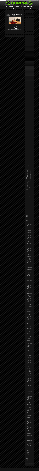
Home (6, 6)
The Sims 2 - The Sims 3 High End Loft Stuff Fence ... (29, 232)
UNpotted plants (27, 181)
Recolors (26, 148)
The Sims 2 (21, 29)
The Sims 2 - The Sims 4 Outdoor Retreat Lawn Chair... (29, 302)
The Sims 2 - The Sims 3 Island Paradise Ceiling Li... (29, 227)
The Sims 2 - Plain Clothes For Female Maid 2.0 (29, 448)
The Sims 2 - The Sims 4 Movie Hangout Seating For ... (29, 317)
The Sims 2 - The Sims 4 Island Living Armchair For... (29, 251)
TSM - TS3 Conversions (28, 178)
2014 (26, 459)
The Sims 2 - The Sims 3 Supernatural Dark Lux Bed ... (29, 406)
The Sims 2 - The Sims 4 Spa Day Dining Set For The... (29, 293)
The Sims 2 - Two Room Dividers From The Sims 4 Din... (29, 315)
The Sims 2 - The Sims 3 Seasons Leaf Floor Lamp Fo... (29, 243)
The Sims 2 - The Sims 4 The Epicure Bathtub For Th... (29, 252)
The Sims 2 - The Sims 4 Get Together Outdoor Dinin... (29, 295)
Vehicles (26, 183)
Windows (26, 188)
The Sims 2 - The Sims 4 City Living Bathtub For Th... (29, 402)
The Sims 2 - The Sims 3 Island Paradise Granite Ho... (29, 228)
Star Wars (27, 161)
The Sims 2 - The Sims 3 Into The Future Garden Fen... (29, 359)
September (28, 223)
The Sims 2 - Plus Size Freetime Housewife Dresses (29, 419)
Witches (26, 189)
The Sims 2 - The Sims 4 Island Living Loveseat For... (29, 254)
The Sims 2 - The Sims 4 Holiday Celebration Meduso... (29, 260)
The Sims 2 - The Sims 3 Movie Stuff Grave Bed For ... (29, 435)
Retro (26, 150)
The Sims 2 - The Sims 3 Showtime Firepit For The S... (29, 428)
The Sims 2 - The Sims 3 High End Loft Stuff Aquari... (29, 234)
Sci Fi (26, 154)
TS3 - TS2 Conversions (28, 173)
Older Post (22, 35)
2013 (26, 460)
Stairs (26, 159)
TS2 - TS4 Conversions (28, 172)
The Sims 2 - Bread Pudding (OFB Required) (28, 346)
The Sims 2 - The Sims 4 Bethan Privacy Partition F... (29, 269)
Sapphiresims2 (27, 193)
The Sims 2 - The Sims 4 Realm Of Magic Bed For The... (29, 326)
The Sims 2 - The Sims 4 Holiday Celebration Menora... (29, 290)
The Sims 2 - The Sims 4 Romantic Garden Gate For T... (29, 267)
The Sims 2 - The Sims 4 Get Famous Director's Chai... (29, 363)
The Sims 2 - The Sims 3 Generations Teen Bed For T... (29, 389)
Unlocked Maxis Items (28, 180)
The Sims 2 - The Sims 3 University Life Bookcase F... (29, 364)
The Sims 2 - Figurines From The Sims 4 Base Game (29, 342)
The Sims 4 (27, 167)
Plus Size (26, 141)
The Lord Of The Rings (28, 163)
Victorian (26, 184)
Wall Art (26, 185)
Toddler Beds (27, 169)
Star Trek (26, 160)
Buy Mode (8, 29)
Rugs (26, 152)
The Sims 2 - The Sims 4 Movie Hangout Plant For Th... (29, 313)
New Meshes (14, 29)
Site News (27, 157)
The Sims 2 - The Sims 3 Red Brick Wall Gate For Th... (29, 225)
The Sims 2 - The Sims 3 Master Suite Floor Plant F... (29, 421)
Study (26, 162)
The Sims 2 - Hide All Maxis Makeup (29, 445)
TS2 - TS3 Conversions (28, 171)
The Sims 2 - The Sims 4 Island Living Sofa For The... (29, 256)
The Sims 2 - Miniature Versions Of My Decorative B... (29, 353)
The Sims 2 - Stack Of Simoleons (29, 323)
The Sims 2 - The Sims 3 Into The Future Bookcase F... (29, 271)
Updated (26, 182)
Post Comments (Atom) (16, 37)
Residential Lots (27, 149)
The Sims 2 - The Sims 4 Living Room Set (29, 375)
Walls (26, 186)
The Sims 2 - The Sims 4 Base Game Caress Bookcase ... (29, 282)
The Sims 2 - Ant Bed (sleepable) (29, 450)
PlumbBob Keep (27, 211)
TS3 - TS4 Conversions (28, 174)
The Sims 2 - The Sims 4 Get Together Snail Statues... (29, 277)
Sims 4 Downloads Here (29, 6)
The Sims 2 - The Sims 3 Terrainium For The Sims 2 (29, 245)
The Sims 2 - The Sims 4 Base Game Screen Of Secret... (29, 280)
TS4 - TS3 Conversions (28, 176)
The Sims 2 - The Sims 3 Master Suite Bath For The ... (29, 423)
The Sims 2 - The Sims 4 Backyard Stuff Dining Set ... (29, 265)
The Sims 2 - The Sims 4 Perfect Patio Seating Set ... (29, 425)
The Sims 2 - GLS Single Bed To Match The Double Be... (29, 328)
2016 (26, 458)
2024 (26, 216)
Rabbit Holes (27, 146)
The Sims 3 (27, 166)
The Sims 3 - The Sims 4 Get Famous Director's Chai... (29, 361)
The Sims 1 (27, 164)
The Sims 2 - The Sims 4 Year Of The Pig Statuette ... (29, 286)
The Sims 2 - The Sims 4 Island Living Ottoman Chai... (29, 247)
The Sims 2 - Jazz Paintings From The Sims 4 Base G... (29, 275)
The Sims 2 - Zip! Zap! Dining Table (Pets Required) (29, 355)
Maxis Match (10, 29)
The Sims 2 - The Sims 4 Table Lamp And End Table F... (29, 384)
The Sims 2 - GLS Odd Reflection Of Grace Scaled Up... (29, 357)
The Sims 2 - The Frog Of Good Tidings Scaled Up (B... (29, 344)
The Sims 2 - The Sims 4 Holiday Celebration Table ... (29, 320)
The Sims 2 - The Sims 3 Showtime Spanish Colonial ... (29, 430)
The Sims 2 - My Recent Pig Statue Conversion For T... (29, 340)
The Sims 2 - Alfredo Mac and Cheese (29, 352)
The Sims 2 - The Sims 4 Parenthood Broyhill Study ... (29, 262)
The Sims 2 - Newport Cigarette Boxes (29, 307)
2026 (26, 214)
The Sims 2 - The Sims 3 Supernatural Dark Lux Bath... (29, 412)
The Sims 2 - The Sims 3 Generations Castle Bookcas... (29, 273)
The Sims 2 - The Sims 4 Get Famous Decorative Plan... (29, 393)
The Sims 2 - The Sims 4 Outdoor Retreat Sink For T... (29, 301)
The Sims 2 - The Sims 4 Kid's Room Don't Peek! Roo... (29, 309)
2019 (26, 220)
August (27, 453)
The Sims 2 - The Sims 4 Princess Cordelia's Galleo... (29, 404)
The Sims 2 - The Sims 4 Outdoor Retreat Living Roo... (29, 297)
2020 (26, 219)
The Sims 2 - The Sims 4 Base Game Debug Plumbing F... (29, 264)
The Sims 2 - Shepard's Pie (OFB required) (29, 382)
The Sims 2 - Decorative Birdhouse (29, 331)
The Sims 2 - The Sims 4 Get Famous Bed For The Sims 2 (29, 399)
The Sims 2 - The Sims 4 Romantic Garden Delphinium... (29, 311)
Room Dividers (27, 151)
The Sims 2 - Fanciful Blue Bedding (29, 338)
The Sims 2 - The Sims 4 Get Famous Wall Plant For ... (29, 391)
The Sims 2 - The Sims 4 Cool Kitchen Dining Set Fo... (29, 291)
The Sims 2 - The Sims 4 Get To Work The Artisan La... (29, 288)
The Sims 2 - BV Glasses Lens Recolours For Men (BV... (29, 452)
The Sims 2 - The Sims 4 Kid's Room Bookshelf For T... (29, 319)
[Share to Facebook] (16, 28)
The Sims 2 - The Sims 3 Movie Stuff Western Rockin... (29, 433)
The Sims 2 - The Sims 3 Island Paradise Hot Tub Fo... (29, 230)
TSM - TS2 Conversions (28, 177)
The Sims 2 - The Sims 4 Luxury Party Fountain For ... (29, 368)
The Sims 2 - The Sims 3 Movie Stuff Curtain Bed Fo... (29, 437)
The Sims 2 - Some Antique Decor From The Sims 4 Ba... (29, 377)
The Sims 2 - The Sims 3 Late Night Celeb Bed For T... (29, 417)
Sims (26, 156)
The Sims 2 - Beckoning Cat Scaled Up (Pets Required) (29, 348)
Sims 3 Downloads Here (23, 6)
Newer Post (7, 35)
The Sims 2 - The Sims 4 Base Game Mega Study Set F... (29, 366)
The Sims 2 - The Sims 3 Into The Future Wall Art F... (29, 386)
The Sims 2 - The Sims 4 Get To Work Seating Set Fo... (29, 304)
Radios (26, 147)
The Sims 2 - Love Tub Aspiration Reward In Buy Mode (29, 337)
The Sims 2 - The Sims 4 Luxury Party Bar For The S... (29, 372)
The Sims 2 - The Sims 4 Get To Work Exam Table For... (29, 278)
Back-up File (15, 26)
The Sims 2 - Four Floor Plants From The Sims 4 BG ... (29, 395)
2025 (26, 215)
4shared (26, 194)
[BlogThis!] (15, 28)
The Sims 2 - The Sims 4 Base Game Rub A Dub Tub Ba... (29, 379)
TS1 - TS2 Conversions (28, 170)
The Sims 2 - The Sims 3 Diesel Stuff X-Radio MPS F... (29, 238)
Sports (26, 158)
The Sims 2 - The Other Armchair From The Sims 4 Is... (29, 249)
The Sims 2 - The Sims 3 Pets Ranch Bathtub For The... (29, 413)
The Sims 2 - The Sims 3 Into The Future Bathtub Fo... (29, 410)
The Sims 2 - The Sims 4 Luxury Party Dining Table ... (29, 370)
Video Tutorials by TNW (28, 196)
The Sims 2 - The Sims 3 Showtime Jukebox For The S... (29, 444)
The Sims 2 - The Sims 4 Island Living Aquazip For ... (29, 241)
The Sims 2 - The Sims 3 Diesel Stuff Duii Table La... (29, 236)
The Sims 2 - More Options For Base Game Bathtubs (29, 324)
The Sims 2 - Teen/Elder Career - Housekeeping (29, 350)
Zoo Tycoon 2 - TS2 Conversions (29, 190)
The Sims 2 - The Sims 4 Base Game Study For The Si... (29, 284)
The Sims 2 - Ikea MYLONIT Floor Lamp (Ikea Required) (29, 333)
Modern (12, 29)
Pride (26, 145)
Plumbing (26, 140)
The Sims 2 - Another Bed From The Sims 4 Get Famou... (29, 397)
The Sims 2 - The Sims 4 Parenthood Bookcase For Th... (29, 330)
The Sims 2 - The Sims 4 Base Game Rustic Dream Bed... (29, 374)
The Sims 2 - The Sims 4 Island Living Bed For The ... (29, 258)
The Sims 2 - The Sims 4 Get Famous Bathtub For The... (29, 401)
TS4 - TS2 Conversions (28, 175)
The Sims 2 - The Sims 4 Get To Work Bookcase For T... (29, 306)
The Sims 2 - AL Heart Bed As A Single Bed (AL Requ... (29, 335)
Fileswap (26, 195)
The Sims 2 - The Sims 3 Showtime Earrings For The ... (29, 440)
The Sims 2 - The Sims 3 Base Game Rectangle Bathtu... (29, 408)
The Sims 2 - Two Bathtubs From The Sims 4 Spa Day (29, 415)
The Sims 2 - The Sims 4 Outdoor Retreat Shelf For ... (29, 299)
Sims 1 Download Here (11, 6)
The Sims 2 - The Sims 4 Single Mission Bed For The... (29, 381)
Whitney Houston (27, 187)
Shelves (26, 155)
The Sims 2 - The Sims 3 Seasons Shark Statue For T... (29, 240)
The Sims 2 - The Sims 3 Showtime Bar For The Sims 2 (29, 442)
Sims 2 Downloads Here (17, 6)
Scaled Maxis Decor (17, 29)
